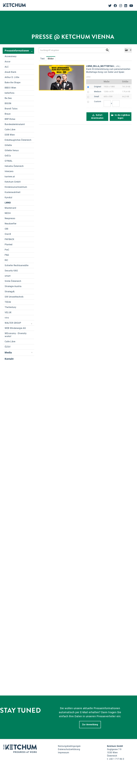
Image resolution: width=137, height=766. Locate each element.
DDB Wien (10, 134)
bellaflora (9, 93)
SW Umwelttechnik (14, 296)
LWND (8, 202)
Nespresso (10, 218)
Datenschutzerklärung (69, 749)
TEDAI (8, 302)
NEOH (8, 213)
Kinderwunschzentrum (16, 187)
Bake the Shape (12, 82)
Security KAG (11, 270)
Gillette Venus (12, 150)
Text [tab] (42, 58)
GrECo (8, 155)
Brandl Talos (11, 108)
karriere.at (10, 176)
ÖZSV (7, 346)
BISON (8, 103)
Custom (97, 101)
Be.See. (8, 98)
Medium (97, 91)
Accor (7, 61)
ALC (7, 67)
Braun (8, 114)
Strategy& (10, 291)
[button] (128, 50)
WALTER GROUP (13, 323)
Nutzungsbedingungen (69, 746)
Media (8, 352)
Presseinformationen (17, 50)
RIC (6, 260)
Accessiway (10, 56)
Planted (8, 244)
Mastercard (10, 208)
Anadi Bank (10, 72)
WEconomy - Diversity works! (15, 335)
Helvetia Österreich (14, 166)
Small (96, 96)
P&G (7, 255)
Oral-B (8, 234)
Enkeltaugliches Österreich (18, 140)
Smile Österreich (13, 281)
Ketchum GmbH (12, 182)
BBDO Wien (10, 87)
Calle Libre (10, 129)
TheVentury (10, 307)
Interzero (9, 171)
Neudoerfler (10, 223)
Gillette (8, 145)
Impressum (63, 752)
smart (8, 276)
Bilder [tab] (51, 58)
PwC (7, 249)
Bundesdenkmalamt (15, 124)
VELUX (8, 312)
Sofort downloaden (97, 116)
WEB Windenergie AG (15, 328)
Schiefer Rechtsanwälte (16, 265)
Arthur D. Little (12, 77)
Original (97, 86)
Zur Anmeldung (90, 724)
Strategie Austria (13, 286)
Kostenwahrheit (12, 192)
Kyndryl (8, 197)
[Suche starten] (107, 50)
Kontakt (9, 358)
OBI (6, 229)
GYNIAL (8, 161)
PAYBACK (9, 239)
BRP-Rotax (10, 119)
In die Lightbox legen (122, 116)
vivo (7, 317)
